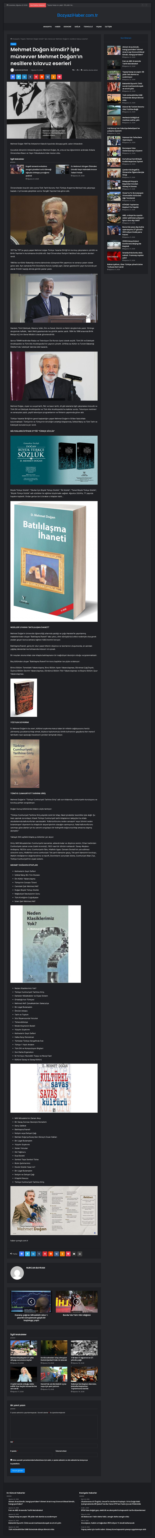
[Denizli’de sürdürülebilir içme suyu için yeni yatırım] (54, 1374)
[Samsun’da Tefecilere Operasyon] (114, 140)
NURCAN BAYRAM (21, 70)
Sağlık (77, 27)
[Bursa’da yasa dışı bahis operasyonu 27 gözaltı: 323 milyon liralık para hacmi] (114, 230)
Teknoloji (88, 27)
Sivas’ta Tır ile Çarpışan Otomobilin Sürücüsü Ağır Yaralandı (132, 195)
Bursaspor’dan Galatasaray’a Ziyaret (132, 149)
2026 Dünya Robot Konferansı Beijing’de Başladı (131, 243)
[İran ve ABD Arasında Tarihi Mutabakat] (114, 64)
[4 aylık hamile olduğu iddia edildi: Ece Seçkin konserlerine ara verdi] (23, 1374)
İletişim (108, 27)
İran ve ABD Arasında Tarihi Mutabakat (131, 62)
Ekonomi (67, 27)
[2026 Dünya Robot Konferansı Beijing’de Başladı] (114, 244)
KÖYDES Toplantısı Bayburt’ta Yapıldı (130, 205)
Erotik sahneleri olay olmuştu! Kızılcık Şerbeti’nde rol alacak (54, 1359)
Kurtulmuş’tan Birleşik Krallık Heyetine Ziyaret (132, 160)
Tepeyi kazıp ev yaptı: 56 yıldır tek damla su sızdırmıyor (133, 74)
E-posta (14, 1451)
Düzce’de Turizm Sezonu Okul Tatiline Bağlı (133, 108)
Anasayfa (47, 27)
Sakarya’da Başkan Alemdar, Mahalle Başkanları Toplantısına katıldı (84, 1386)
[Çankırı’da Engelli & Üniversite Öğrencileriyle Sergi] (114, 173)
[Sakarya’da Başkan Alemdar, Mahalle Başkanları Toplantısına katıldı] (84, 1374)
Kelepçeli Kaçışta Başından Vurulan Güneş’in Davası (130, 184)
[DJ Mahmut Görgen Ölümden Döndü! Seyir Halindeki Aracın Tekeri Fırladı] (62, 169)
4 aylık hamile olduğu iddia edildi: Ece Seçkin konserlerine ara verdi (23, 1386)
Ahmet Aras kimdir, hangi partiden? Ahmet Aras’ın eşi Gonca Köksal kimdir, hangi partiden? (133, 51)
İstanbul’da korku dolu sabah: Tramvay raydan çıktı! (133, 255)
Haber (57, 27)
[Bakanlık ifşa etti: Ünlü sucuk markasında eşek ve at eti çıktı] (114, 86)
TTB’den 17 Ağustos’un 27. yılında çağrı (82, 1359)
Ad (12, 1442)
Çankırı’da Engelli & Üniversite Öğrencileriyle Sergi (133, 172)
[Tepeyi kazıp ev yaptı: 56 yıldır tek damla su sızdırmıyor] (114, 75)
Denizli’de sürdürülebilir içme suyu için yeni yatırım (53, 1385)
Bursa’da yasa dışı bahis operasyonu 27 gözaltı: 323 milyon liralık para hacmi (133, 231)
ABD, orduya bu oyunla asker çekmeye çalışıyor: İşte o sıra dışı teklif (133, 218)
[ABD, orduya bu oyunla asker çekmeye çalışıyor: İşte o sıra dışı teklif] (114, 218)
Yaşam (99, 27)
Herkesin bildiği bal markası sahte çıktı (131, 118)
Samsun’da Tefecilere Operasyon (132, 138)
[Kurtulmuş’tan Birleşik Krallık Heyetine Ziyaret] (114, 162)
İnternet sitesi (61, 1451)
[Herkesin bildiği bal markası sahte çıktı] (114, 120)
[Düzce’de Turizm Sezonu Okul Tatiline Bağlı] (114, 110)
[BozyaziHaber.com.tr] (77, 15)
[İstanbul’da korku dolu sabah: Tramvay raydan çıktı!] (114, 256)
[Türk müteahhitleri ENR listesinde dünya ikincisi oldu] (114, 98)
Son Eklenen (126, 38)
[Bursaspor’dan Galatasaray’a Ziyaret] (114, 151)
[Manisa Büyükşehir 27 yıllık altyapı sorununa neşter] (23, 1347)
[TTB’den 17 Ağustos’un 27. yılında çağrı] (84, 1347)
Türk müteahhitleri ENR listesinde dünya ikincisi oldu (132, 97)
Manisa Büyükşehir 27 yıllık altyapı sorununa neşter (22, 1359)
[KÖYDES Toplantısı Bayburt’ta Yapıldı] (114, 207)
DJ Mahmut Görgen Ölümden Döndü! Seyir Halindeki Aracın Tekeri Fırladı (84, 169)
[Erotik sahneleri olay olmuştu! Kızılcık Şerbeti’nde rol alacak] (54, 1347)
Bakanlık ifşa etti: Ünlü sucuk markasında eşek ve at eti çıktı (69, 5)
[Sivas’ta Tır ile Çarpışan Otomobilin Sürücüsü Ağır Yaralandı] (114, 196)
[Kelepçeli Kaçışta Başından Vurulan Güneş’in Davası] (114, 184)
